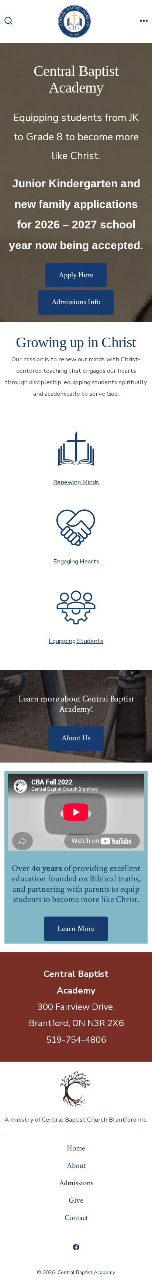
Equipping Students (76, 641)
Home (76, 1148)
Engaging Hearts (76, 561)
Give (76, 1200)
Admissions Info (76, 302)
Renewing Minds (76, 482)
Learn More (76, 929)
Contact (76, 1218)
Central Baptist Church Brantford (89, 1119)
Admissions (76, 1183)
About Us (76, 738)
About (76, 1165)
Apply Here (76, 275)
